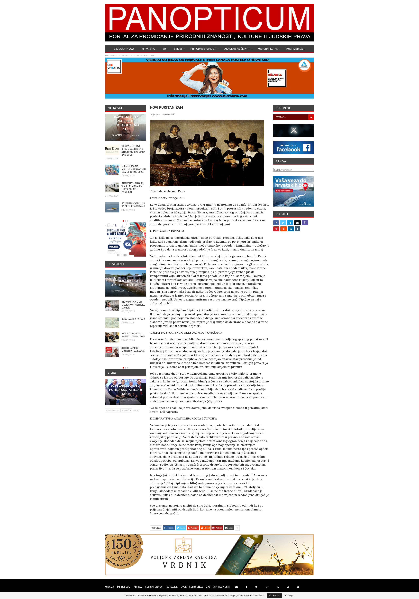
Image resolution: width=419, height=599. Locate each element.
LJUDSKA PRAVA (124, 48)
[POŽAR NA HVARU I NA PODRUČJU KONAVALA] (112, 207)
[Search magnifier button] (311, 117)
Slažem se (274, 595)
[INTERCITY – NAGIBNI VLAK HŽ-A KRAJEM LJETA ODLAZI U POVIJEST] (112, 187)
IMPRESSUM (123, 587)
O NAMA (109, 587)
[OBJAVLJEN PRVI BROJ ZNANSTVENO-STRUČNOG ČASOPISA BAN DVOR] (112, 150)
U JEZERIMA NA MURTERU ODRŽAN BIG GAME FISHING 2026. (133, 169)
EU (164, 48)
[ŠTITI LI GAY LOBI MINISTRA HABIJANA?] (112, 352)
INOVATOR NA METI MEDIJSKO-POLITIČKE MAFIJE (133, 304)
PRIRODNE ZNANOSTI (203, 48)
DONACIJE (172, 587)
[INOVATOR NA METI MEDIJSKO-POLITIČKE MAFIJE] (112, 305)
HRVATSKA (148, 48)
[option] (125, 163)
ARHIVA (138, 587)
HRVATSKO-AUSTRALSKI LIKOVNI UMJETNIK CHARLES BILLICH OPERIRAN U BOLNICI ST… (125, 121)
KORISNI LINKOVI (154, 587)
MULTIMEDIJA (294, 48)
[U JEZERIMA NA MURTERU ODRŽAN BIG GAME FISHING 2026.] (112, 170)
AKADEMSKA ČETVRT (237, 48)
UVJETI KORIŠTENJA (192, 587)
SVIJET (178, 48)
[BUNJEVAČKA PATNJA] (112, 323)
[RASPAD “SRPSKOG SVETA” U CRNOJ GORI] (112, 337)
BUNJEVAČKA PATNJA (133, 319)
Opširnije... (289, 595)
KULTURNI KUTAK (268, 48)
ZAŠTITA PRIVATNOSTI (218, 587)
